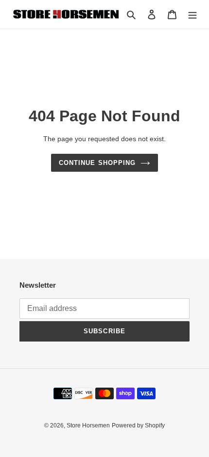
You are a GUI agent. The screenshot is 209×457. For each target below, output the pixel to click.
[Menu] (192, 14)
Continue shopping (97, 162)
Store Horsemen (88, 425)
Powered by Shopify (138, 425)
